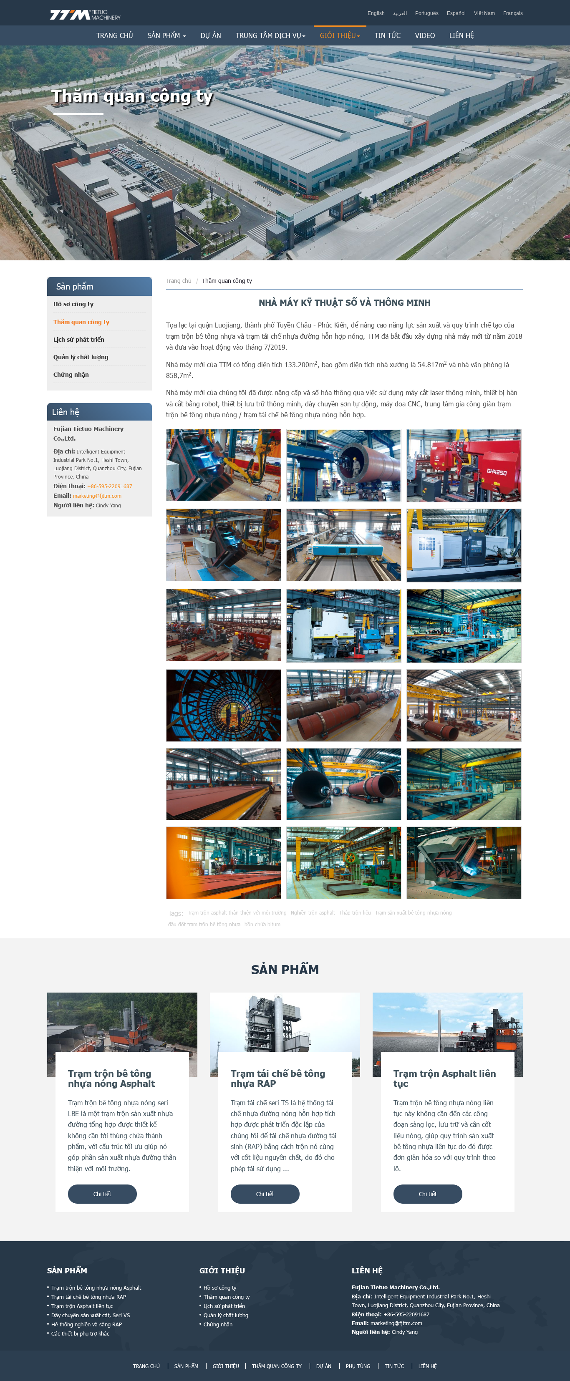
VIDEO (425, 35)
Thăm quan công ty (81, 321)
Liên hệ (461, 35)
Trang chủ (114, 35)
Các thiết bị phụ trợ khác (80, 1333)
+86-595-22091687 (109, 486)
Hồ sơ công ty (73, 303)
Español (456, 13)
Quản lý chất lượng (80, 356)
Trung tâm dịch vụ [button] (268, 35)
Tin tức (388, 35)
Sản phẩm (67, 1270)
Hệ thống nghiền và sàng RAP (86, 1324)
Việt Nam (484, 13)
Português (427, 13)
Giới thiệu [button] (338, 35)
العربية (400, 13)
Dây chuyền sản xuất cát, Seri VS (90, 1315)
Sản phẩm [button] (165, 35)
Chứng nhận (71, 374)
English (376, 13)
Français (513, 13)
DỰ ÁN (211, 35)
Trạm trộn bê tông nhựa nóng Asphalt (96, 1287)
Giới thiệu (222, 1270)
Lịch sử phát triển (78, 339)
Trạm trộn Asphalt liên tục (82, 1306)
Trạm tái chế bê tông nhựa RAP (88, 1296)
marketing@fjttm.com (97, 496)
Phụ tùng (358, 1366)
